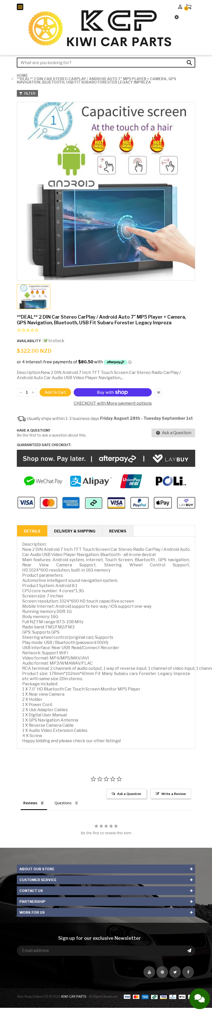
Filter (29, 93)
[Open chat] (199, 998)
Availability (29, 341)
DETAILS (32, 531)
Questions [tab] (63, 802)
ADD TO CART (163, 991)
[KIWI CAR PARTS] (159, 997)
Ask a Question (176, 432)
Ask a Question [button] (129, 793)
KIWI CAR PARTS (74, 997)
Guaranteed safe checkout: (44, 445)
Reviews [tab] (30, 802)
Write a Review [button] (173, 793)
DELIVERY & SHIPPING (74, 531)
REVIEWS (117, 531)
